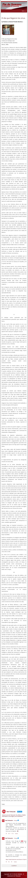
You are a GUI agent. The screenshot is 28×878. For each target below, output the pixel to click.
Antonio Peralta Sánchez (15, 21)
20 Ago (15, 820)
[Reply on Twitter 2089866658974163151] (6, 862)
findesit (5, 21)
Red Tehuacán (9, 820)
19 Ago (15, 838)
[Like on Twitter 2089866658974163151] (12, 862)
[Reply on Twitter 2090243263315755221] (6, 834)
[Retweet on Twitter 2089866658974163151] (9, 862)
